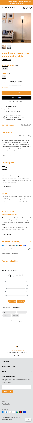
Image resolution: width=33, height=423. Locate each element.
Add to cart (16, 93)
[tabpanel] (16, 324)
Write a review (20, 301)
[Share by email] (30, 125)
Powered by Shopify (7, 419)
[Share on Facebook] (22, 125)
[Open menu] (2, 8)
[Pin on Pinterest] (24, 125)
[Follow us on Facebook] (3, 404)
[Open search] (24, 8)
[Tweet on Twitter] (27, 125)
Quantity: (5, 87)
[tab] (16, 307)
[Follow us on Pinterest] (8, 404)
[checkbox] (15, 315)
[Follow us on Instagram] (5, 404)
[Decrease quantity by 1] (10, 87)
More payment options (16, 101)
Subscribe (7, 391)
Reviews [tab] (7, 307)
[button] (16, 282)
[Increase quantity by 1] (19, 87)
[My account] (27, 8)
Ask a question (12, 301)
